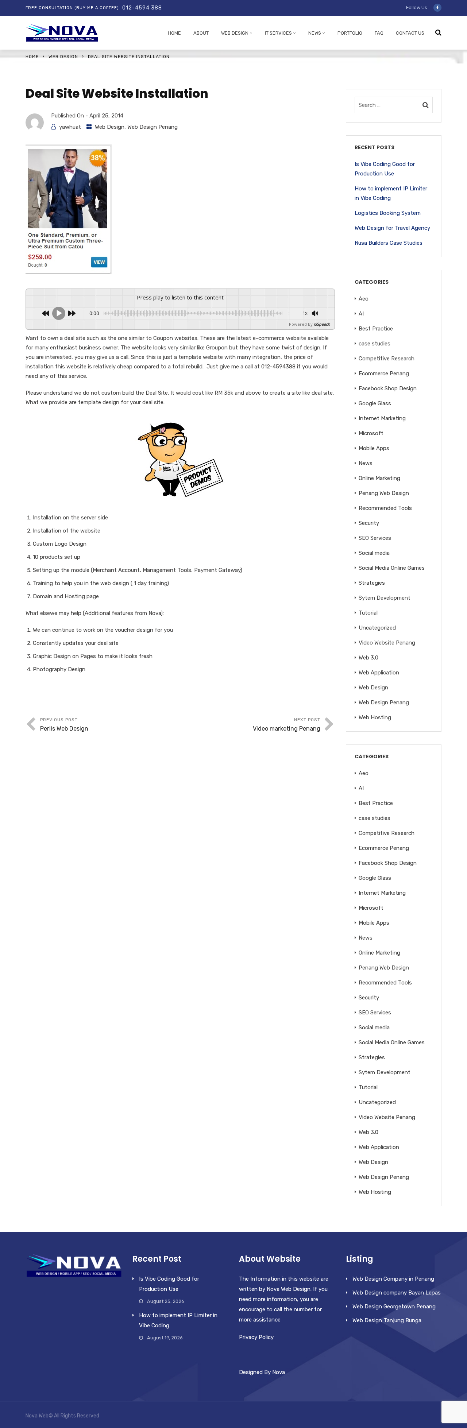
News (314, 33)
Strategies (372, 583)
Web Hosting (375, 717)
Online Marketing (379, 478)
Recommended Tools (385, 508)
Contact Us (410, 33)
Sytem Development (384, 598)
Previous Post (64, 724)
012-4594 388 (142, 8)
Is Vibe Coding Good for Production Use (385, 169)
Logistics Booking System (388, 213)
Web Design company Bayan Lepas (396, 1292)
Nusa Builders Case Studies (388, 243)
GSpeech (322, 324)
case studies (374, 343)
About (201, 33)
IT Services (278, 33)
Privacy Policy (256, 1337)
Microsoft (371, 433)
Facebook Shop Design (388, 388)
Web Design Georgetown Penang (394, 1306)
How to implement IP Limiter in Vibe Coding (391, 193)
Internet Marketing (382, 418)
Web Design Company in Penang (393, 1279)
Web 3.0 (368, 657)
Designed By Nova (262, 1372)
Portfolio (349, 33)
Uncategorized (377, 627)
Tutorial (368, 612)
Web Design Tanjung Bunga (386, 1320)
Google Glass (375, 403)
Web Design (234, 33)
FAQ (379, 33)
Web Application (379, 672)
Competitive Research (386, 358)
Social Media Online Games (392, 568)
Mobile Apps (374, 448)
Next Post (286, 724)
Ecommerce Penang (384, 373)
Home (174, 33)
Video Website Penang (387, 642)
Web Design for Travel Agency (392, 228)
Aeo (363, 298)
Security (369, 523)
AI (361, 313)
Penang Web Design (384, 493)
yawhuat (70, 127)
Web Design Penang (152, 127)
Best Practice (376, 328)
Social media (374, 553)
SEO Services (375, 538)
